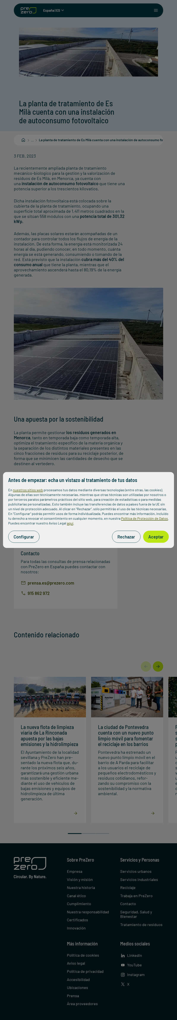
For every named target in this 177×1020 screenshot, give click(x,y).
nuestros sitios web (28, 490)
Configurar (24, 536)
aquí (70, 523)
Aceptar (156, 536)
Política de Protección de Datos (144, 518)
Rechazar (126, 536)
